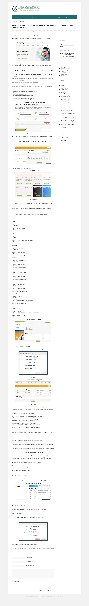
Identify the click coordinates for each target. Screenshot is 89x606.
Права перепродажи (64, 96)
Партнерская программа (30, 17)
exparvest (17, 548)
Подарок (20, 17)
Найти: (61, 44)
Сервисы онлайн (64, 97)
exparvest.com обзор (50, 548)
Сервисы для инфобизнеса (43, 17)
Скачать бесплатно (64, 99)
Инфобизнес (63, 89)
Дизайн (62, 86)
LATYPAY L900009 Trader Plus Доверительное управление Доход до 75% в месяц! (68, 117)
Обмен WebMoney (64, 72)
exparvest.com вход (32, 548)
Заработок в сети (19, 31)
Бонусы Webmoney (64, 84)
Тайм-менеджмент (64, 102)
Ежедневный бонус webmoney (66, 68)
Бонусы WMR (68, 17)
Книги (62, 91)
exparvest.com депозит (41, 548)
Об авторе (62, 71)
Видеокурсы (63, 85)
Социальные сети (64, 100)
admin (22, 21)
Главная (15, 17)
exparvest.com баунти (24, 548)
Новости (62, 93)
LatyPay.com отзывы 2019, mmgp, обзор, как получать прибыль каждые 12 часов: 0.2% (68, 122)
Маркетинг (63, 92)
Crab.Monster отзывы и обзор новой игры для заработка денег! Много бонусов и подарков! (68, 113)
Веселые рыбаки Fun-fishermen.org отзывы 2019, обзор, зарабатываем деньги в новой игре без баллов (68, 126)
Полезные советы (64, 95)
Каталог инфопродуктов (57, 17)
